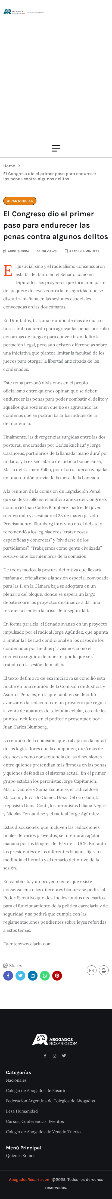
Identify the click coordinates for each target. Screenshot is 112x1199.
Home (10, 165)
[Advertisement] (56, 73)
